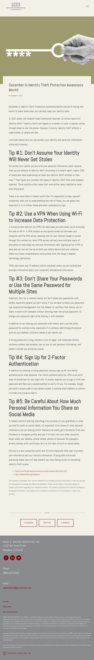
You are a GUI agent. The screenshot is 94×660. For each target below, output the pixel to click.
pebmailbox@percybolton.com (17, 587)
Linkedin (65, 523)
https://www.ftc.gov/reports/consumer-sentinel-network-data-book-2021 (41, 471)
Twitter (47, 523)
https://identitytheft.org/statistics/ (27, 474)
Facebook (28, 523)
